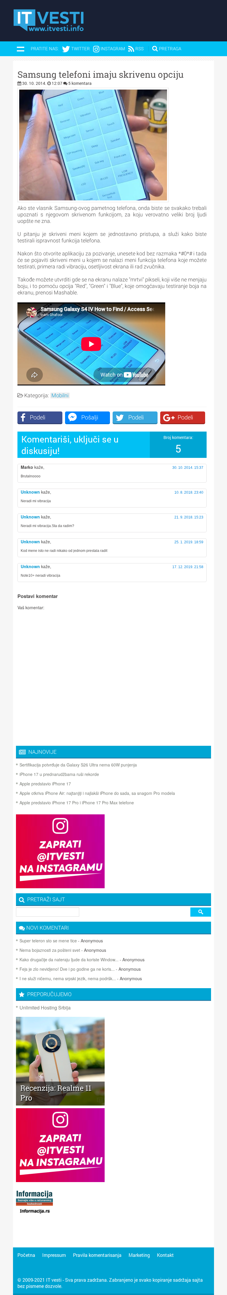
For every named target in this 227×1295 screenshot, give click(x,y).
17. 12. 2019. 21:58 (187, 567)
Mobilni (60, 395)
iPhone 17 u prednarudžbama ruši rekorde (59, 774)
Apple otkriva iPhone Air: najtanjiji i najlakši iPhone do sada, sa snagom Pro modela (97, 793)
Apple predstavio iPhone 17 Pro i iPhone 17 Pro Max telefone (77, 802)
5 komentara (80, 83)
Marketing (139, 1255)
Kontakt (165, 1255)
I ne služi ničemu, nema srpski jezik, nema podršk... (68, 978)
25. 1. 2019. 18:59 (188, 542)
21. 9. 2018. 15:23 (188, 517)
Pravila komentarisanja (97, 1255)
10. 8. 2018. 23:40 (188, 492)
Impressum (54, 1255)
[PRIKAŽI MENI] (20, 48)
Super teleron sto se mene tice (48, 941)
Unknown (30, 492)
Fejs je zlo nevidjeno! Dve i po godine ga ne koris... (67, 969)
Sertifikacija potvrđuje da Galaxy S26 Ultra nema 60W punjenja (78, 765)
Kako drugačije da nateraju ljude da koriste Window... (69, 959)
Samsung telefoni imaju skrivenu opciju (100, 74)
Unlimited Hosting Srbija (45, 1007)
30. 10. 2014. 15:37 (187, 468)
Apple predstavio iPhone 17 (45, 784)
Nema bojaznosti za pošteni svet (50, 950)
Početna (26, 1255)
